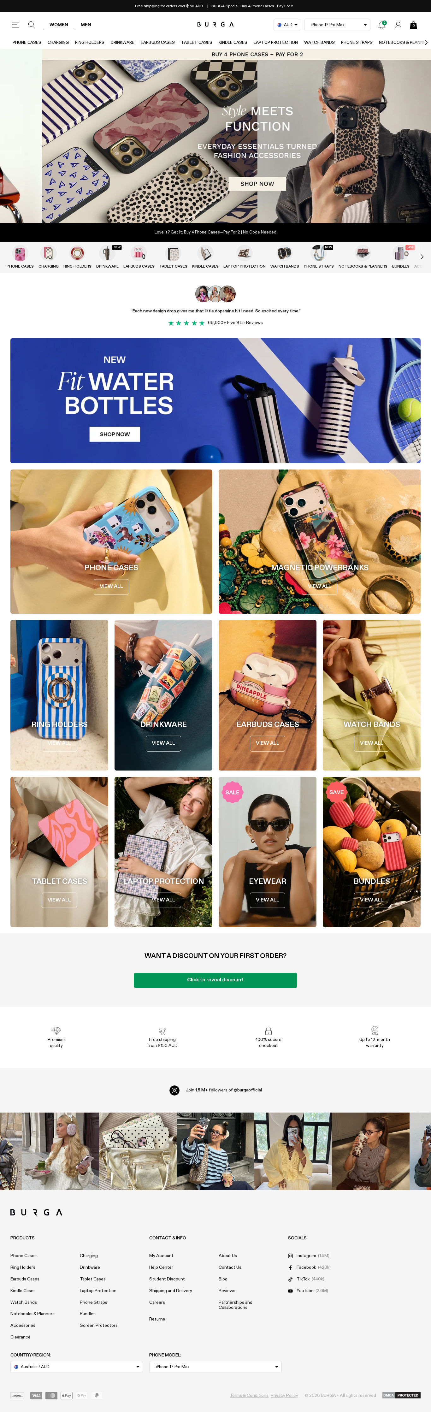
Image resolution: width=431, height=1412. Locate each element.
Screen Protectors (99, 1325)
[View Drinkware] (107, 253)
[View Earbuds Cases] (139, 253)
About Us (228, 1256)
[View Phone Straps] (318, 253)
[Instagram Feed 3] (371, 1151)
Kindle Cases (233, 43)
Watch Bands (319, 43)
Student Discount (167, 1279)
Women (59, 25)
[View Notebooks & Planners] (363, 253)
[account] (398, 25)
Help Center (161, 1267)
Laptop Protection (276, 43)
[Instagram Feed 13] (60, 1151)
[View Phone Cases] (20, 253)
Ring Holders (89, 43)
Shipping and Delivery (170, 1291)
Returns (157, 1319)
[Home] (216, 24)
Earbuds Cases (158, 43)
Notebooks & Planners (363, 267)
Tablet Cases (196, 43)
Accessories (22, 1325)
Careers (157, 1302)
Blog (223, 1279)
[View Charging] (48, 253)
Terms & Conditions (249, 1395)
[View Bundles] (401, 253)
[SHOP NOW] (215, 136)
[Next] (419, 43)
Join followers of (224, 1090)
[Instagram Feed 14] (138, 1151)
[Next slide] (415, 257)
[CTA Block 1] (215, 400)
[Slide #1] (226, 210)
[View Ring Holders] (77, 253)
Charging (58, 43)
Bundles (401, 267)
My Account (161, 1256)
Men (86, 25)
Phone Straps (357, 43)
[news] (382, 25)
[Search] (32, 25)
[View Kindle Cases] (205, 253)
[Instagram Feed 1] (215, 1151)
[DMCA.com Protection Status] (401, 1395)
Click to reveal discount (215, 980)
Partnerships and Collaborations (235, 1305)
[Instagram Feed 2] (293, 1151)
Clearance (20, 1337)
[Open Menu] (15, 25)
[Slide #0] (204, 210)
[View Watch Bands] (284, 253)
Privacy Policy (284, 1395)
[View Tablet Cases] (173, 253)
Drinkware (122, 43)
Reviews (227, 1291)
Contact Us (230, 1267)
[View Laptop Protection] (244, 253)
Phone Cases (27, 43)
